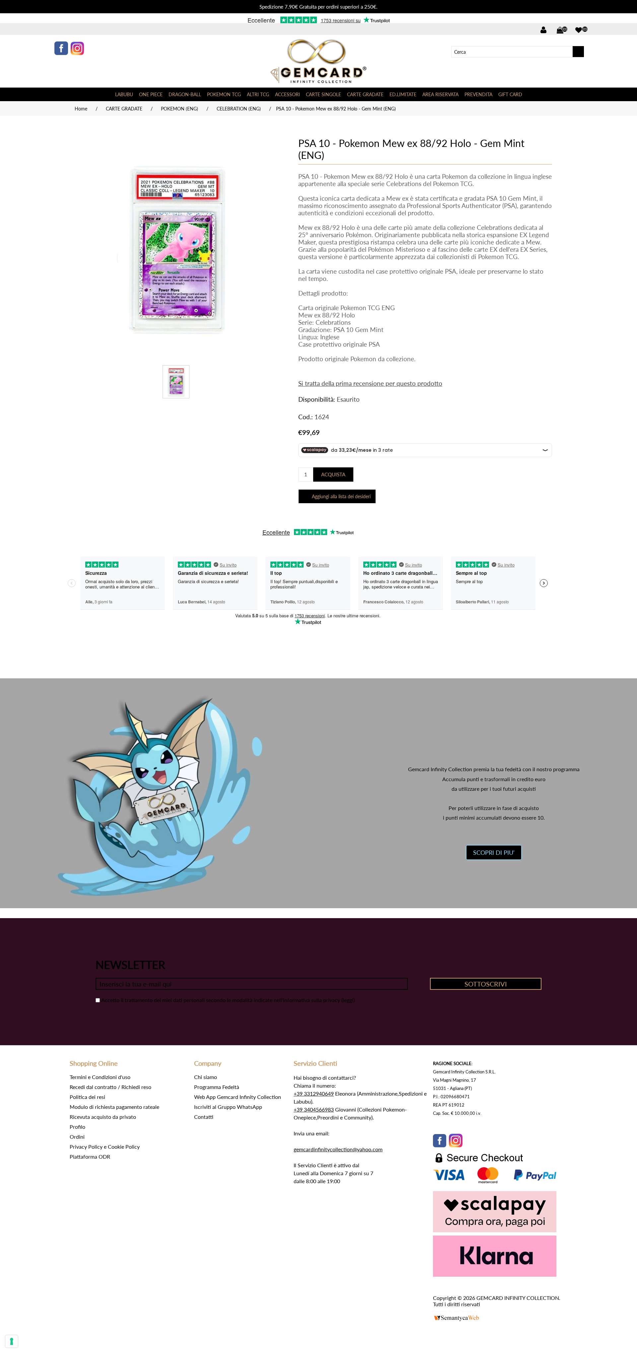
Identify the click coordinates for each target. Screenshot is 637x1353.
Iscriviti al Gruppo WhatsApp (228, 1107)
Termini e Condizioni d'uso (100, 1077)
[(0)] (578, 30)
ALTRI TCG (258, 94)
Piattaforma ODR (90, 1156)
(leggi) (348, 1000)
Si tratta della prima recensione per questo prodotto (370, 383)
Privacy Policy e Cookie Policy (105, 1146)
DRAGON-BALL (185, 94)
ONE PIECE (151, 94)
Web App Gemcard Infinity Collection (237, 1097)
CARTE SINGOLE (323, 94)
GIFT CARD (510, 94)
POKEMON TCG (224, 94)
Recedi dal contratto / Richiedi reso (110, 1087)
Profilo (77, 1126)
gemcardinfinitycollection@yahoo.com (338, 1149)
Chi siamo (205, 1077)
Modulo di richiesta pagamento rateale (114, 1107)
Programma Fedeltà (216, 1087)
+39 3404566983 (314, 1109)
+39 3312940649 (314, 1093)
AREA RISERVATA (440, 94)
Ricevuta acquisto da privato (103, 1117)
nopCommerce (465, 1311)
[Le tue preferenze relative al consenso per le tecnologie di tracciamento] (11, 1341)
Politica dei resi (87, 1097)
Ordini (77, 1136)
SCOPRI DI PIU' (494, 852)
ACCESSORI (287, 94)
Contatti (203, 1117)
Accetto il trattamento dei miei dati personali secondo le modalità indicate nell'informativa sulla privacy (220, 1000)
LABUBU (124, 94)
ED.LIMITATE (402, 94)
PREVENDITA (478, 94)
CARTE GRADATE (365, 94)
